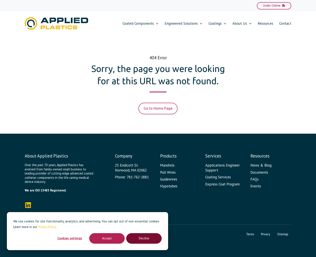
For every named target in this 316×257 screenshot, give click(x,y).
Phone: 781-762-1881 (132, 177)
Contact (285, 23)
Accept (107, 238)
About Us (239, 23)
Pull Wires (168, 172)
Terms (250, 234)
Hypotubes (168, 186)
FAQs (254, 179)
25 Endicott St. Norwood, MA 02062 (131, 168)
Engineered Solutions (181, 23)
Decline (144, 238)
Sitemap (282, 234)
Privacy (265, 234)
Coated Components (138, 23)
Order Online (272, 5)
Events (255, 186)
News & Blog (261, 165)
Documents (259, 172)
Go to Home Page (158, 108)
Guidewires (168, 179)
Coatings (215, 23)
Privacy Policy (47, 227)
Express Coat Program (222, 184)
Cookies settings (69, 238)
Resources (265, 23)
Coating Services (218, 177)
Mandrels (167, 165)
